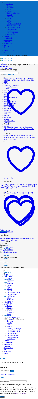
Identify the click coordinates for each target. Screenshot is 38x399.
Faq (5, 45)
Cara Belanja (8, 38)
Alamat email (5, 381)
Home (6, 67)
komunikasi (7, 117)
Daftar (2, 396)
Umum (6, 126)
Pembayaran (8, 40)
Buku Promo (8, 307)
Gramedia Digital (5, 264)
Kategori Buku (9, 4)
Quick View (3, 232)
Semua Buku (8, 68)
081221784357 (8, 247)
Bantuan (7, 36)
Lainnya (6, 119)
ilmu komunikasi (9, 106)
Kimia (5, 114)
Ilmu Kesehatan (12, 29)
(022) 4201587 (8, 250)
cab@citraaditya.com (10, 252)
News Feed (7, 47)
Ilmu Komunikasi (12, 31)
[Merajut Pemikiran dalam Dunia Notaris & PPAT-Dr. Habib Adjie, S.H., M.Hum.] (19, 188)
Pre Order (7, 123)
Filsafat (9, 22)
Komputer (7, 115)
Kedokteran (11, 34)
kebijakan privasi (20, 393)
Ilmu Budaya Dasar (13, 27)
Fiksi (8, 20)
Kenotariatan (8, 112)
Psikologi (6, 124)
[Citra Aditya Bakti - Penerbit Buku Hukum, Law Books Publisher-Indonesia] (6, 59)
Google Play (4, 262)
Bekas (9, 9)
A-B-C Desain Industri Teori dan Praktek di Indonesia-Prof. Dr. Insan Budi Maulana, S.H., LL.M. (19, 129)
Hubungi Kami (8, 43)
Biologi (9, 11)
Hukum (6, 99)
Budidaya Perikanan (10, 87)
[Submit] (4, 273)
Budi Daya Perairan (13, 13)
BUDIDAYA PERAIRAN (11, 85)
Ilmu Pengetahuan (13, 33)
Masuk (12, 371)
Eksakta (9, 18)
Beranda (3, 65)
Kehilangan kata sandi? (7, 374)
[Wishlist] (4, 141)
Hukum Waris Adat (13, 25)
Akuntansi (10, 8)
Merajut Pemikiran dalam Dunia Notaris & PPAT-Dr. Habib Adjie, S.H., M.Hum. (17, 239)
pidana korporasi (9, 121)
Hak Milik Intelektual (14, 24)
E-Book (9, 15)
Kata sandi (4, 367)
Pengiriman (7, 42)
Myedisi (2, 261)
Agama (9, 6)
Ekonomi (10, 17)
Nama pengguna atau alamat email (12, 362)
